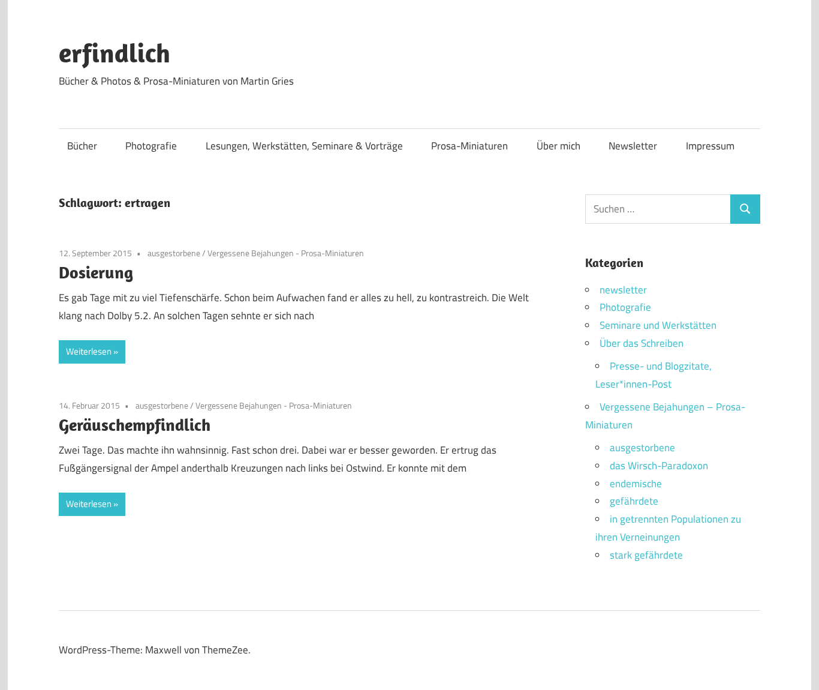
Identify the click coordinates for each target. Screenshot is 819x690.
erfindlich (114, 53)
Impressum (710, 146)
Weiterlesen (89, 351)
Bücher (82, 146)
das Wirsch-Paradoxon (659, 465)
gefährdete (634, 501)
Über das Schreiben (641, 343)
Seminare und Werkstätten (658, 325)
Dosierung (96, 272)
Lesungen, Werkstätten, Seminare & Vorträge (304, 146)
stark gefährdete (646, 555)
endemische (636, 483)
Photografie (151, 146)
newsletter (623, 290)
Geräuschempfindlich (134, 424)
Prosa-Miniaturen (469, 146)
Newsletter (633, 146)
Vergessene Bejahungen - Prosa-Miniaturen (285, 253)
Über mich (558, 146)
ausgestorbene (173, 253)
